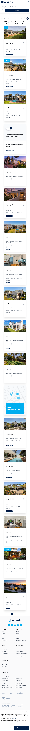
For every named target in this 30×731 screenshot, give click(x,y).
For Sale (14, 15)
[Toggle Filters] (2, 10)
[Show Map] (28, 18)
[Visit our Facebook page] (9, 625)
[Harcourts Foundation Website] (12, 693)
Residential (8, 15)
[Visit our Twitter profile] (12, 625)
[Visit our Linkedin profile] (15, 625)
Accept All (25, 727)
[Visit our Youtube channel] (21, 625)
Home (2, 15)
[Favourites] (23, 43)
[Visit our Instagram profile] (18, 625)
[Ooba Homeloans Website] (6, 699)
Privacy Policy (13, 718)
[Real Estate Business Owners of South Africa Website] (20, 706)
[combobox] (21, 6)
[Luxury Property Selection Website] (4, 693)
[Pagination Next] (21, 614)
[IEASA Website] (5, 706)
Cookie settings (8, 727)
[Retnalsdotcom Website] (20, 693)
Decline (17, 727)
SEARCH (17, 10)
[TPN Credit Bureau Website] (13, 706)
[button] (12, 6)
